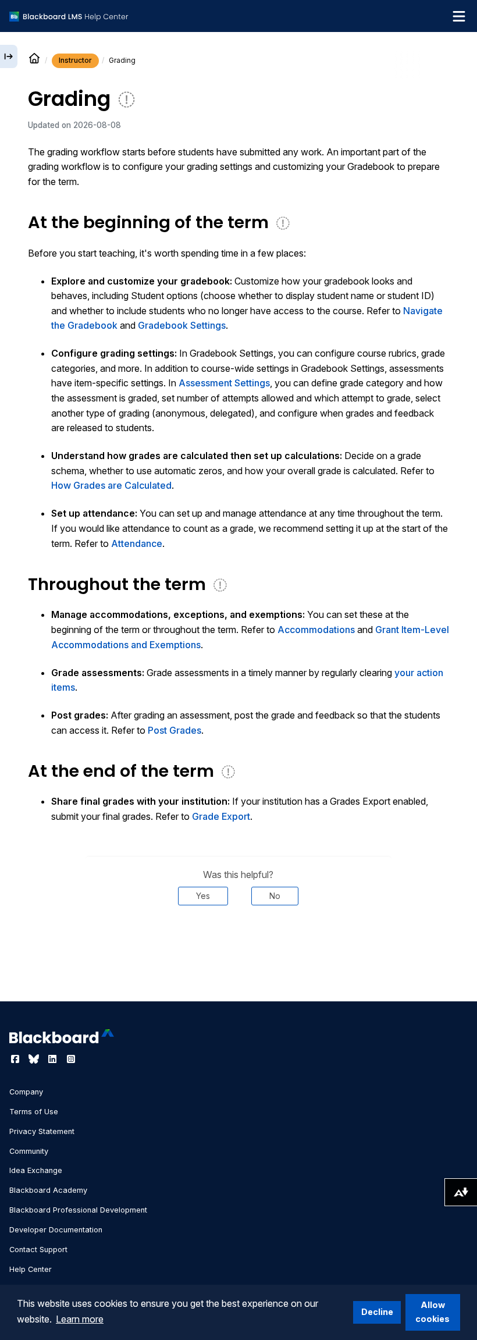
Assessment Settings (224, 383)
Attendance (136, 543)
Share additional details (238, 940)
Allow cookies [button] (432, 1312)
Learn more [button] (80, 1319)
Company (26, 1091)
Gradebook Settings (182, 325)
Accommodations (316, 629)
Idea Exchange (35, 1170)
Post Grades (174, 730)
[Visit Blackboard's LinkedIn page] (53, 1059)
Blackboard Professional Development (78, 1210)
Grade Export (221, 816)
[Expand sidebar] (8, 56)
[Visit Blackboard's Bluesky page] (35, 1059)
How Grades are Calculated (111, 485)
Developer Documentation (55, 1229)
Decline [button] (377, 1312)
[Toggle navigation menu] (459, 16)
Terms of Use (33, 1111)
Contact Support (38, 1249)
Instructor (75, 60)
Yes (203, 896)
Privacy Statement (41, 1131)
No (274, 896)
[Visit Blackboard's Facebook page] (16, 1059)
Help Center (30, 1269)
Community (28, 1151)
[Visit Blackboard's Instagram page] (71, 1059)
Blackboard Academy (48, 1190)
